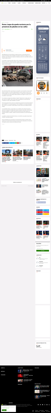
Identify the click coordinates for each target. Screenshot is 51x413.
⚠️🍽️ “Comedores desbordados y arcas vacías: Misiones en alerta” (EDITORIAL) (46, 158)
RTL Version (48, 411)
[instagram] (46, 0)
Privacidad (9, 0)
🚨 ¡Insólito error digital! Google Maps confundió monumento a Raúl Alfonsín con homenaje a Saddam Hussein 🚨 (6, 159)
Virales (15, 140)
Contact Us (46, 410)
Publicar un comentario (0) (17, 182)
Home (33, 410)
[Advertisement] (25, 13)
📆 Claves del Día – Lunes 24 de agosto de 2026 (27, 370)
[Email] (20, 143)
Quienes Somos (5, 0)
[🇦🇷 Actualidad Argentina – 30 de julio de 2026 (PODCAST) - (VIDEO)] (38, 180)
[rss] (48, 0)
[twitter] (43, 0)
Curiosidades (6, 22)
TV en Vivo (18, 0)
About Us (36, 410)
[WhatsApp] (16, 143)
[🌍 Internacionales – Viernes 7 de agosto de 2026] (38, 186)
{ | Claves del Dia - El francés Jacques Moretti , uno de (27, 380)
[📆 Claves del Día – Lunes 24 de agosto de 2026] (20, 371)
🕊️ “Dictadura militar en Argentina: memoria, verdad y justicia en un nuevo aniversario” (46, 145)
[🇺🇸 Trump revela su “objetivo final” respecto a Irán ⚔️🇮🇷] (37, 387)
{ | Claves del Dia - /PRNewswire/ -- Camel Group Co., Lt (28, 375)
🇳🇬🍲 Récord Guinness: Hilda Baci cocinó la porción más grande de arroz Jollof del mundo (17, 159)
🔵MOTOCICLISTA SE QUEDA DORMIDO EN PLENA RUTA (27, 158)
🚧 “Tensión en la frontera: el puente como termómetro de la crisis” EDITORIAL (39, 158)
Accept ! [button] (4, 410)
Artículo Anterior (4, 185)
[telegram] (47, 405)
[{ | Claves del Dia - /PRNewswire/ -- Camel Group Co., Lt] (20, 375)
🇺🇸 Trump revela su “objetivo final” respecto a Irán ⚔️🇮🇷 (44, 386)
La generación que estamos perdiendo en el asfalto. (38, 143)
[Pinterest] (18, 143)
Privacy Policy (41, 410)
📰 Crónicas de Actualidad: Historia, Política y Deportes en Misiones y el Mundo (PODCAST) (45, 192)
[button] (47, 3)
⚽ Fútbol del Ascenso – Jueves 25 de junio (39, 227)
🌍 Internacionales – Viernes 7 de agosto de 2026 (45, 186)
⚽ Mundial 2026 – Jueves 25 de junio (45, 227)
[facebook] (41, 0)
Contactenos (14, 0)
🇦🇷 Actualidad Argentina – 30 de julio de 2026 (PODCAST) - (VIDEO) (45, 180)
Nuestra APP (22, 0)
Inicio (1, 0)
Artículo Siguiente (30, 185)
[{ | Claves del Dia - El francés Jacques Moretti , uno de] (20, 380)
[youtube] (44, 0)
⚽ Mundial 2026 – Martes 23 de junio (45, 237)
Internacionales (11, 140)
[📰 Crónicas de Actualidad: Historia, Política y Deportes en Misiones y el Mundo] (38, 191)
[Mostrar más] (22, 143)
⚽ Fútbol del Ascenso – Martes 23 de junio (39, 237)
